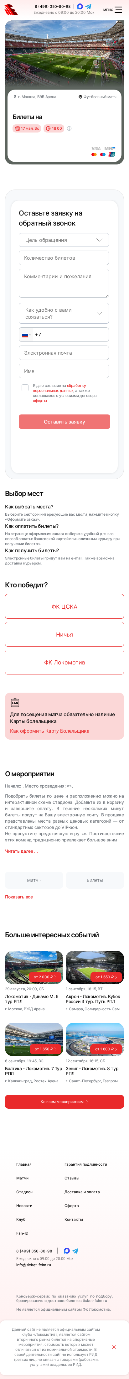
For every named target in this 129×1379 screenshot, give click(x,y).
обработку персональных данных (59, 388)
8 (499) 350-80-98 (53, 6)
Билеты (95, 880)
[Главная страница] (11, 10)
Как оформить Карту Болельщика (50, 731)
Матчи (22, 1178)
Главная (24, 1164)
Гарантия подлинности (85, 1164)
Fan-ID (22, 1233)
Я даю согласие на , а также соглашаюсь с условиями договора (65, 393)
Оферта (71, 1205)
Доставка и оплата (82, 1191)
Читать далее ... (21, 851)
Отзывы (71, 1178)
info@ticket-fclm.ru (33, 1264)
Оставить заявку (64, 422)
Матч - (34, 880)
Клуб (20, 1219)
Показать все (19, 896)
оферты (40, 400)
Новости (24, 1205)
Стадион (24, 1191)
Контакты (73, 1219)
